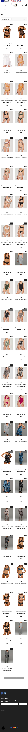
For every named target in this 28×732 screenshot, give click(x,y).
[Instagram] (5, 693)
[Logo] (14, 5)
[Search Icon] (5, 5)
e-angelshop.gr (11, 721)
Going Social (14, 723)
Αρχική (2, 9)
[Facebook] (2, 693)
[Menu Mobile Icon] (1, 5)
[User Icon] (22, 5)
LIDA (5, 9)
